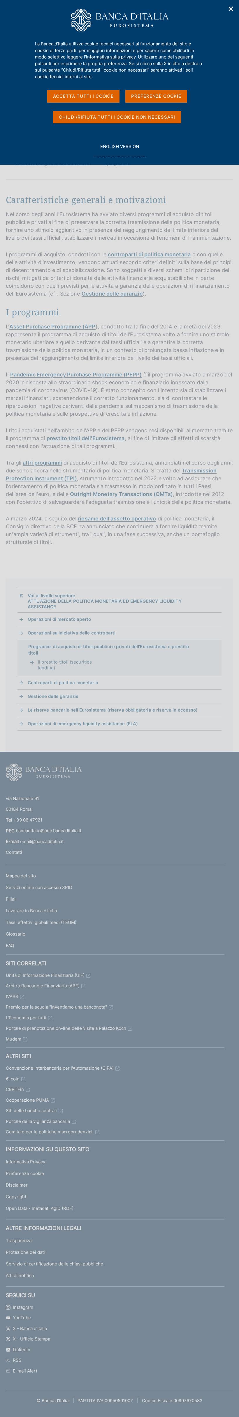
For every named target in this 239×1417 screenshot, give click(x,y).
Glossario (15, 934)
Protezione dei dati (25, 1252)
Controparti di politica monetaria (63, 682)
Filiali (11, 899)
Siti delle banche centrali (31, 1110)
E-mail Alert (25, 1371)
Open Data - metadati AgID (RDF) (39, 1208)
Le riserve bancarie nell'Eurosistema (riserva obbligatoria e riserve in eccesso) (113, 710)
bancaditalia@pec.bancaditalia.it (48, 830)
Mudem (13, 1039)
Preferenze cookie (25, 1173)
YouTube (22, 1317)
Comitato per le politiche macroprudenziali (50, 1132)
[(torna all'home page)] (44, 773)
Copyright (16, 1196)
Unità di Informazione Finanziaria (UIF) (45, 975)
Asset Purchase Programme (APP (52, 326)
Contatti (14, 852)
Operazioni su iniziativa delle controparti (71, 633)
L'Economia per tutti (26, 1017)
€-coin (13, 1079)
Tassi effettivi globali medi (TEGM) (41, 922)
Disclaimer (17, 1185)
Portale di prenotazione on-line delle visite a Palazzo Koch (66, 1028)
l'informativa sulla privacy (110, 57)
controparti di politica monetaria (149, 254)
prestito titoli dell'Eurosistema (86, 438)
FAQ (10, 945)
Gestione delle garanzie (112, 294)
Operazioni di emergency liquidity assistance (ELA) (83, 723)
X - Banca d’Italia (30, 1328)
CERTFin (15, 1089)
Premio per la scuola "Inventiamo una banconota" (56, 1007)
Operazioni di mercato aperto (59, 619)
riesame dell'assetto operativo (117, 518)
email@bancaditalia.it (42, 841)
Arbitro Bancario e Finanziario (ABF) (43, 985)
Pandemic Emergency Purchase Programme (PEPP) (76, 374)
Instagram (23, 1307)
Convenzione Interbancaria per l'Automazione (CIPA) (60, 1068)
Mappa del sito (21, 876)
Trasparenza (18, 1240)
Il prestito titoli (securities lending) (65, 665)
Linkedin (21, 1349)
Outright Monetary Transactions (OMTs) (121, 494)
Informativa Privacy (25, 1161)
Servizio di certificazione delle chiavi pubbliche (54, 1264)
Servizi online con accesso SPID (39, 887)
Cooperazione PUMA (27, 1100)
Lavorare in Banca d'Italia (31, 910)
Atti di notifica (20, 1275)
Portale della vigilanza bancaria (38, 1121)
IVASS (12, 996)
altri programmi (42, 463)
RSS (17, 1360)
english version (119, 149)
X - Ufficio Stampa (31, 1339)
